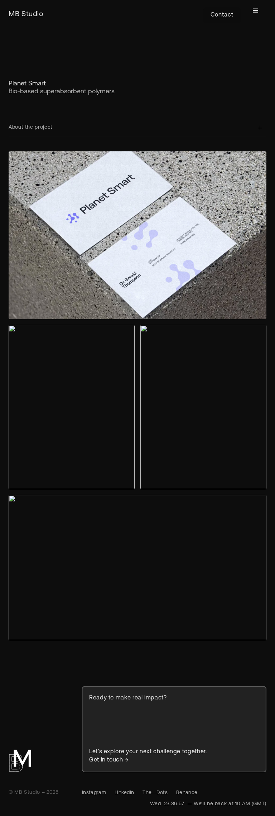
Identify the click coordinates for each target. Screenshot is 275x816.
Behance (186, 793)
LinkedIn (124, 793)
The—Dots (155, 793)
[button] (255, 11)
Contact (222, 15)
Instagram (94, 793)
